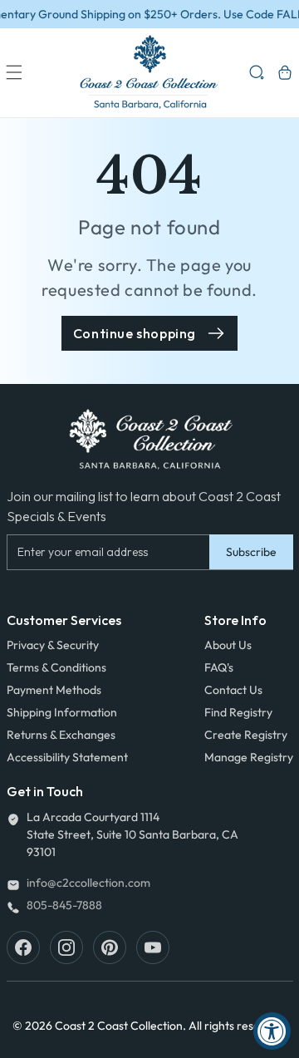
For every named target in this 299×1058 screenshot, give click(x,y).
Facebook (23, 947)
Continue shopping (134, 333)
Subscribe (251, 551)
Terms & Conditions (56, 667)
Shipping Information (62, 712)
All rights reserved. (238, 1025)
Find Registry (238, 712)
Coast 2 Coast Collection (119, 1025)
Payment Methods (54, 689)
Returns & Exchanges (61, 734)
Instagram (66, 947)
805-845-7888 (64, 905)
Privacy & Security (53, 644)
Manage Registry (248, 757)
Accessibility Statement (67, 757)
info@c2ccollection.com (88, 882)
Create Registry (245, 734)
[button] (14, 72)
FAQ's (218, 667)
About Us (228, 644)
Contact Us (233, 689)
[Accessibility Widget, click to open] (272, 1031)
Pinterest (109, 947)
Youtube (152, 947)
